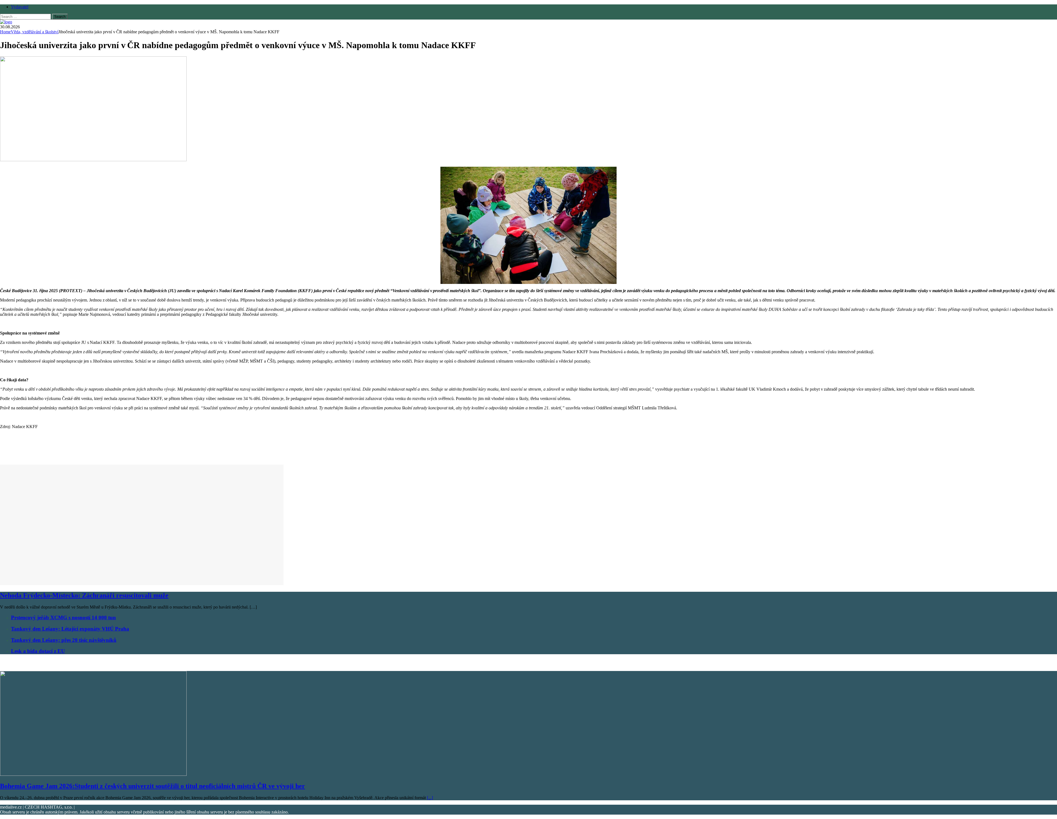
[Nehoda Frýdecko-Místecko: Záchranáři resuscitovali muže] (142, 583)
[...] (430, 797)
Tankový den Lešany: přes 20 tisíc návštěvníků (63, 640)
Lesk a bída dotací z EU (38, 651)
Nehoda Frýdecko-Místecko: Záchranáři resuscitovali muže (84, 595)
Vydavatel (19, 6)
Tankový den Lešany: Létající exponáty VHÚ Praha (70, 629)
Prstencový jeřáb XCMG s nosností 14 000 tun (63, 617)
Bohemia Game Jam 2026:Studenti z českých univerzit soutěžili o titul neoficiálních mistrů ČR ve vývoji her (152, 786)
